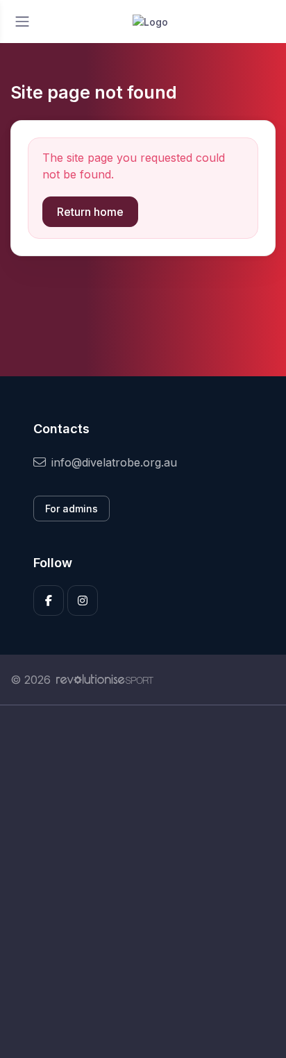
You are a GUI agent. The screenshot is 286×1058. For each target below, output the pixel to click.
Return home (90, 212)
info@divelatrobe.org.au (114, 462)
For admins (71, 508)
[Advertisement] (143, 882)
